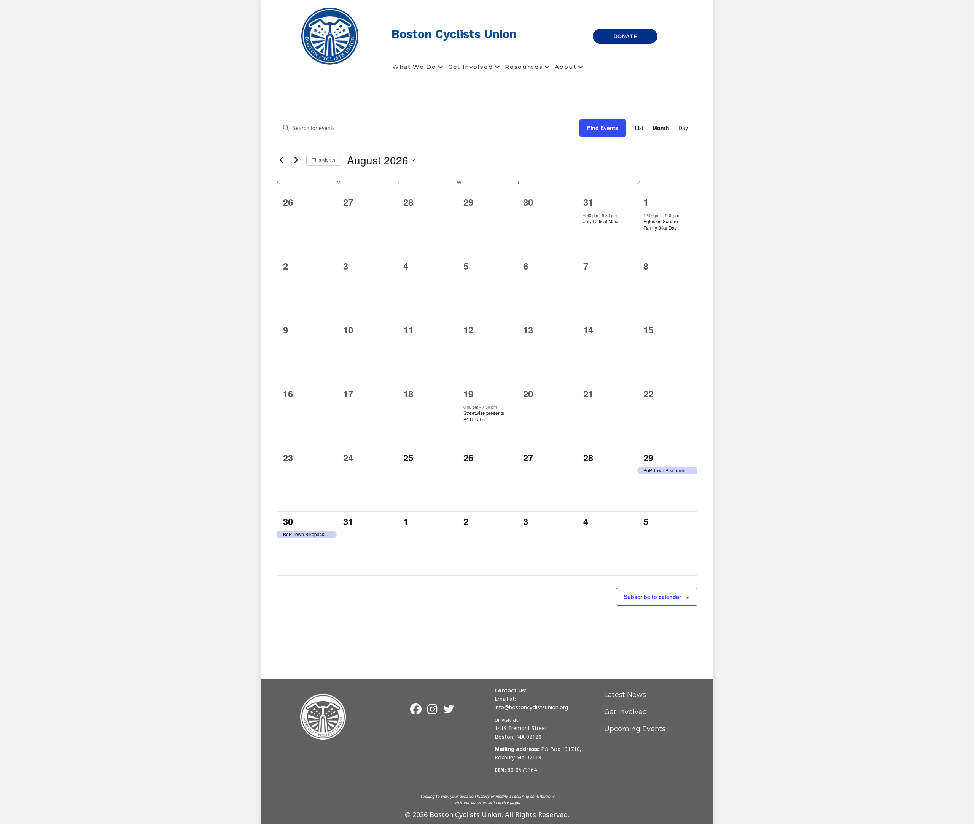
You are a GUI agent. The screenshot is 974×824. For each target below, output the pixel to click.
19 (468, 393)
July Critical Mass (601, 221)
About (566, 66)
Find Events (602, 128)
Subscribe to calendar (652, 596)
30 (288, 521)
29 (648, 457)
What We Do (414, 66)
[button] (440, 67)
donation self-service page (495, 802)
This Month (323, 159)
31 (588, 201)
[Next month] (296, 160)
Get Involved (470, 66)
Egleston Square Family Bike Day (660, 224)
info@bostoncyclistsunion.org (531, 707)
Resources (524, 66)
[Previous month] (281, 160)
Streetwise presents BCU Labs (483, 416)
